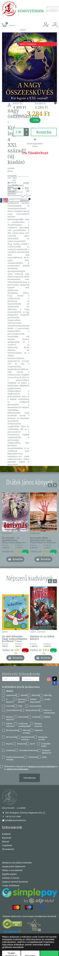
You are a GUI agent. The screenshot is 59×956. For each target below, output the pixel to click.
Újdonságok (26, 39)
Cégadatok (7, 845)
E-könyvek (10, 700)
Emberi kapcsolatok (35, 700)
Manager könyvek (38, 724)
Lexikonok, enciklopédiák (24, 724)
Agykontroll (11, 695)
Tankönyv (10, 750)
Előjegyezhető (27, 49)
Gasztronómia (35, 706)
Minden (9, 691)
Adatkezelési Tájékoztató (13, 866)
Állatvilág (48, 695)
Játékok (47, 717)
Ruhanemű (21, 743)
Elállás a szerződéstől (12, 870)
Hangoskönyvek (32, 710)
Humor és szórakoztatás (49, 711)
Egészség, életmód (22, 700)
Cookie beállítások (10, 885)
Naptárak (39, 730)
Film (20, 706)
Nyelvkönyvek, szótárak (27, 738)
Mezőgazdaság (12, 730)
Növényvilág (11, 737)
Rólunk (5, 841)
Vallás (44, 757)
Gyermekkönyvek (13, 710)
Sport (32, 743)
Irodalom (36, 717)
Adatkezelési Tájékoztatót (17, 769)
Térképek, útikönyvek (46, 751)
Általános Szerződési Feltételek (17, 862)
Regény (9, 743)
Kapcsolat (25, 63)
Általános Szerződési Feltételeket (41, 766)
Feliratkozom (29, 777)
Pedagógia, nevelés (43, 738)
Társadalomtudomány (28, 750)
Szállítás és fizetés (30, 58)
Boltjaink (6, 834)
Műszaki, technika (26, 731)
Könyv (23, 30)
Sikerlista (25, 53)
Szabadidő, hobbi (46, 744)
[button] (9, 23)
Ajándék (24, 34)
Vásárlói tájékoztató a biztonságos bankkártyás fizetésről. (30, 916)
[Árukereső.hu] (12, 924)
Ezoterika (10, 706)
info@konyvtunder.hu (15, 820)
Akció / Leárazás (28, 44)
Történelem (33, 757)
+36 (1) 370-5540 (13, 816)
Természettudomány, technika (15, 758)
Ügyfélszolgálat (9, 874)
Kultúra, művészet (10, 724)
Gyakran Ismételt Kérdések (15, 881)
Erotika (47, 699)
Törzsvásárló (27, 68)
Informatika (23, 717)
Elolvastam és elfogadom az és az (31, 767)
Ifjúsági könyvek (10, 718)
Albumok (36, 695)
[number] (18, 132)
